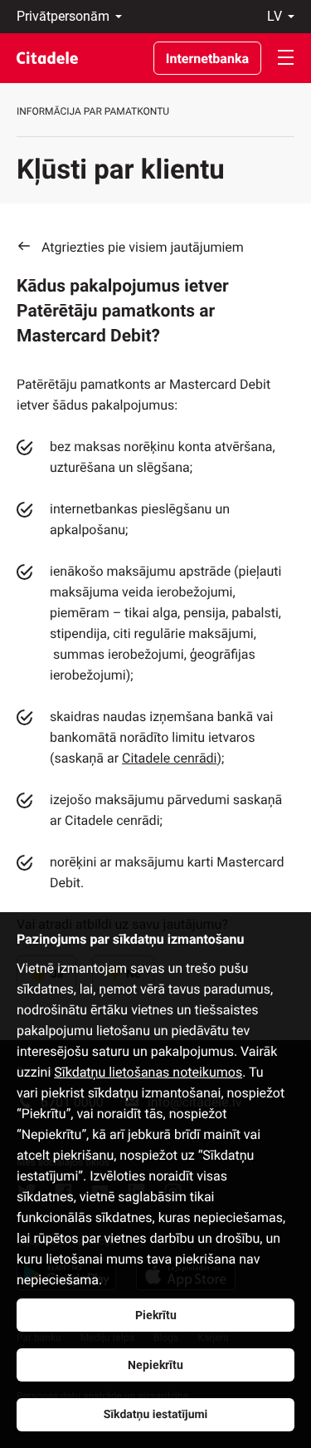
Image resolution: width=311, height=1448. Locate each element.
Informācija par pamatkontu (93, 111)
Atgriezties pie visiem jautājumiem (142, 247)
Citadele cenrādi (169, 758)
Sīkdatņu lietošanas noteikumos (148, 1072)
